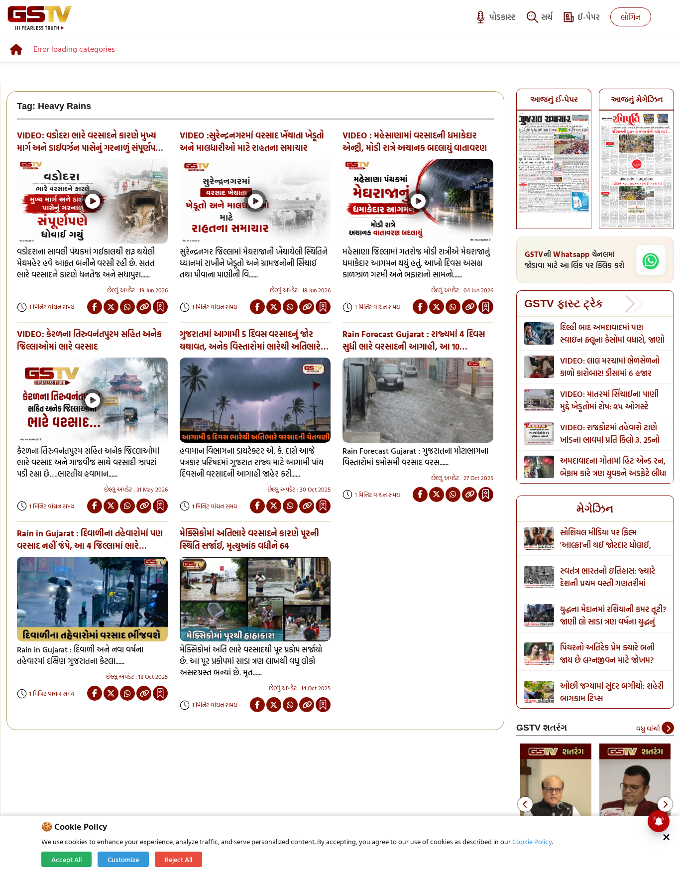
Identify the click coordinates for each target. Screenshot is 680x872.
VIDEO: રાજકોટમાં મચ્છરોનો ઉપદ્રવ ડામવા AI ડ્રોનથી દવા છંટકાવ (604, 473)
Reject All (178, 859)
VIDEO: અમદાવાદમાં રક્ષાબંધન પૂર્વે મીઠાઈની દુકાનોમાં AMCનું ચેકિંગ (607, 406)
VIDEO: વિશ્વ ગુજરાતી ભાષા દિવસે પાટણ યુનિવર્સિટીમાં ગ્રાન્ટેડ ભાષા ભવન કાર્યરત (611, 339)
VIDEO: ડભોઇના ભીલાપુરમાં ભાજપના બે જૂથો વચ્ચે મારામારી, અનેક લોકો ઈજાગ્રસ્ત (608, 373)
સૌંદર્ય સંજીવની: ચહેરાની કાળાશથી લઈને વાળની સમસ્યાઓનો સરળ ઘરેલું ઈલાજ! (612, 544)
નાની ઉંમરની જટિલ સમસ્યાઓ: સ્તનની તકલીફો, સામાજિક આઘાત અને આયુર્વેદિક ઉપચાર (611, 583)
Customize (123, 859)
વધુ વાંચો (649, 728)
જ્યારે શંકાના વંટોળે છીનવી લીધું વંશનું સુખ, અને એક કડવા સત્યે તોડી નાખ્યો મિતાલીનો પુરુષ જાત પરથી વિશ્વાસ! (609, 627)
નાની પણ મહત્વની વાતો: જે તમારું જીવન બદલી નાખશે (612, 692)
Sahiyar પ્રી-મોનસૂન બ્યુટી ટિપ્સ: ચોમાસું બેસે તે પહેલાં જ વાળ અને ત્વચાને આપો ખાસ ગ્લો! (610, 659)
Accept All (66, 859)
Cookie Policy (532, 841)
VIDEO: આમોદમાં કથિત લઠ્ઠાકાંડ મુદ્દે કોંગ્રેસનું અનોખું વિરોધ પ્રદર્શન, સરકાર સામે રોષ (612, 439)
